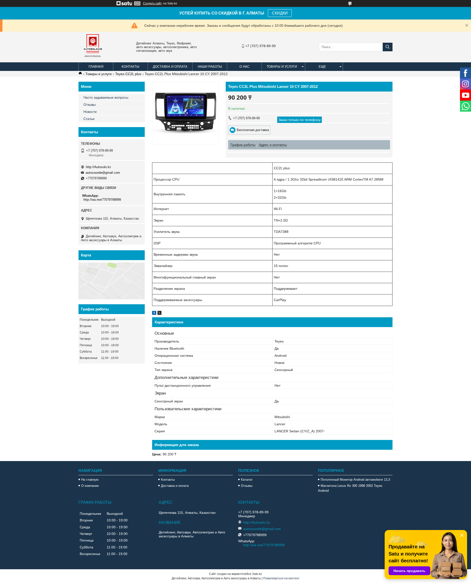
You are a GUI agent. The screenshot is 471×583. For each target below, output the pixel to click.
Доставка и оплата (170, 66)
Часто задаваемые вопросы (105, 97)
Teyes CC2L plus (128, 74)
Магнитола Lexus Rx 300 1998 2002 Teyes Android (350, 488)
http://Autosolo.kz (98, 167)
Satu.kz (257, 574)
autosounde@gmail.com (103, 172)
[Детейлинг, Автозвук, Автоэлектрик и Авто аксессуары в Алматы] (93, 60)
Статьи (88, 119)
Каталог (247, 479)
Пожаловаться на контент (281, 578)
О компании (90, 486)
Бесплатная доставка (253, 130)
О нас (244, 66)
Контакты (130, 66)
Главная (96, 66)
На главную (90, 479)
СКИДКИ (280, 13)
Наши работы (210, 66)
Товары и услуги (282, 66)
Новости (90, 112)
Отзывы (89, 104)
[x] (159, 314)
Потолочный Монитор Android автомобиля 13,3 (355, 479)
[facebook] (154, 314)
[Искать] (387, 47)
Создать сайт (152, 3)
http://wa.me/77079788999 (102, 199)
